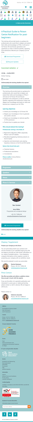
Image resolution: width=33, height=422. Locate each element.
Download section (6, 363)
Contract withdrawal (7, 379)
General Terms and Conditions (9, 376)
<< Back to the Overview (23, 23)
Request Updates (13, 62)
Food (3, 341)
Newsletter (4, 364)
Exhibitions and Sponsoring (8, 361)
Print (4, 234)
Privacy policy (5, 377)
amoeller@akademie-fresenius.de (16, 216)
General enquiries (6, 369)
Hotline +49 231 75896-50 (24, 2)
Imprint (4, 374)
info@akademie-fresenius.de (19, 268)
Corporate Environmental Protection (10, 344)
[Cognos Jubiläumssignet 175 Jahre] (10, 357)
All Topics (4, 345)
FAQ (3, 367)
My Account (5, 366)
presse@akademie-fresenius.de (19, 298)
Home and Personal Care (8, 342)
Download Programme (13, 56)
